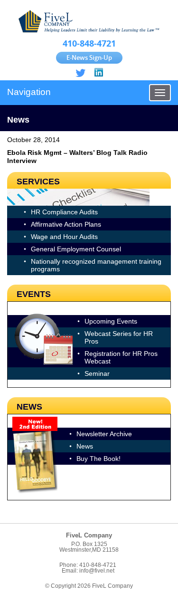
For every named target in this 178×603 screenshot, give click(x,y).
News (84, 446)
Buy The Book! (98, 458)
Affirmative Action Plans (66, 224)
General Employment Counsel (76, 249)
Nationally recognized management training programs (96, 265)
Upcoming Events (110, 321)
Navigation (29, 92)
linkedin (98, 73)
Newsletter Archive (104, 434)
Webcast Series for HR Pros (118, 337)
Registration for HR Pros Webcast (121, 357)
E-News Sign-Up (89, 57)
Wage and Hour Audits (64, 236)
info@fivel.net (96, 570)
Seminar (97, 373)
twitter (80, 73)
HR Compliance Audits (64, 212)
